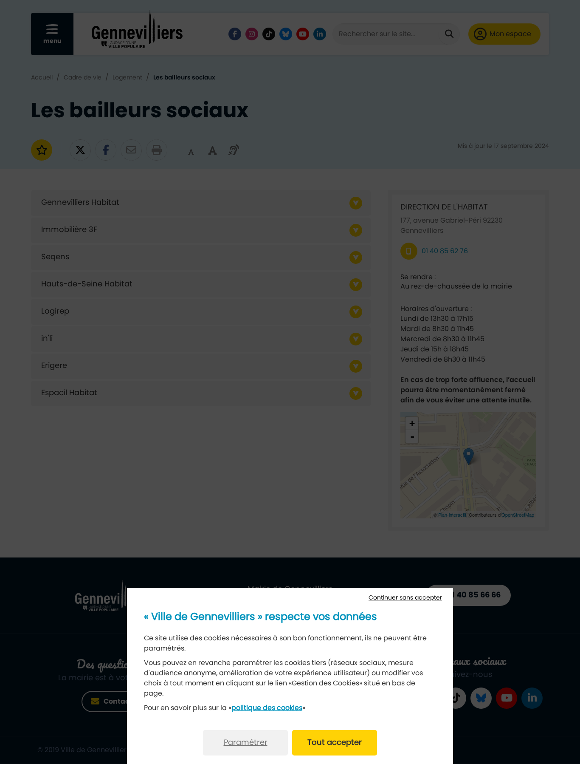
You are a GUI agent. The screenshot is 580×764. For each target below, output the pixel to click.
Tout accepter (334, 743)
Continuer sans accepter (405, 598)
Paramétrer (245, 743)
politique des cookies (266, 708)
